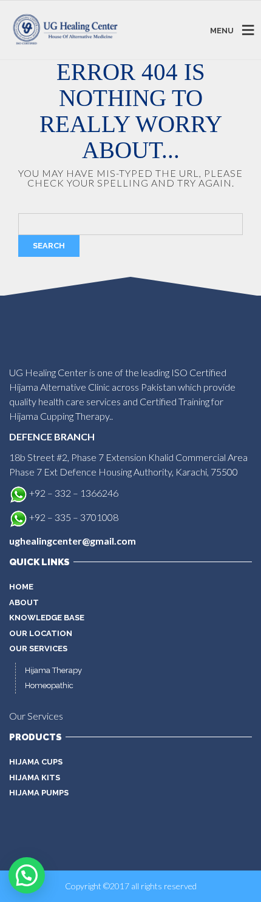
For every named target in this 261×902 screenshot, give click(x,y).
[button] (26, 875)
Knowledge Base (46, 617)
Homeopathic (49, 685)
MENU (222, 30)
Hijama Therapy (53, 670)
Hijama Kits (34, 777)
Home (21, 586)
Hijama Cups (36, 761)
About (24, 602)
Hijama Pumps (39, 792)
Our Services (38, 648)
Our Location (40, 633)
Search (49, 245)
